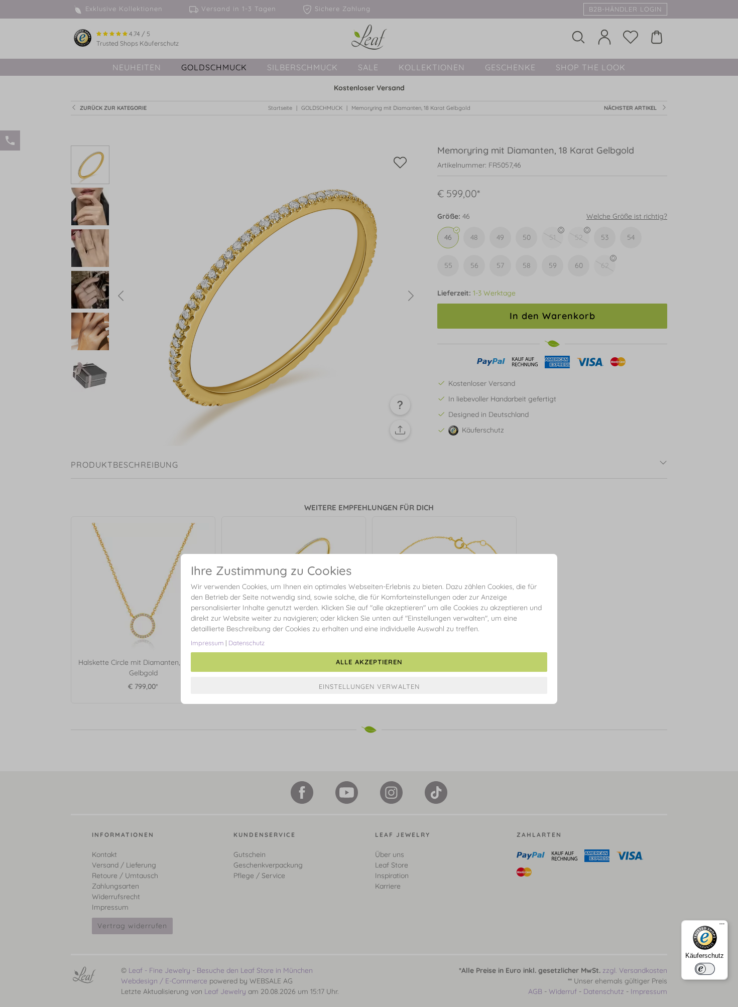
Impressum (207, 643)
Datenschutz (246, 643)
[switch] (705, 969)
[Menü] (722, 926)
